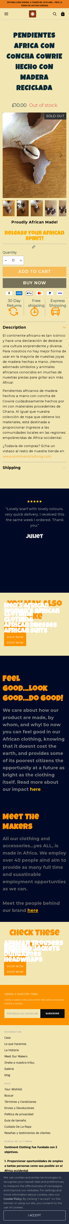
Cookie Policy (12, 1198)
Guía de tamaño (15, 1120)
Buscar (9, 1095)
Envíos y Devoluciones (19, 1108)
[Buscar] (54, 13)
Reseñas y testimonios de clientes (27, 1133)
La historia (11, 1050)
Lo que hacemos (15, 1044)
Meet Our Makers (15, 1056)
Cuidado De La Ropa (17, 1126)
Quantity (10, 252)
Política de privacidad (18, 1114)
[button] (61, 155)
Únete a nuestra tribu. (19, 1062)
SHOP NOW (15, 642)
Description (14, 327)
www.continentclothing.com (27, 456)
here (35, 789)
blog (7, 1075)
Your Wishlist (13, 1089)
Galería (9, 1069)
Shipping (12, 467)
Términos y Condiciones (20, 1102)
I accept (34, 1215)
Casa (7, 1037)
